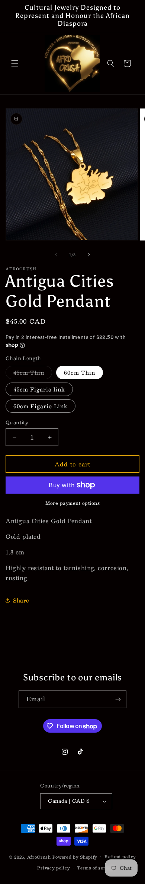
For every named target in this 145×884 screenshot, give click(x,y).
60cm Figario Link (40, 406)
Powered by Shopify (75, 856)
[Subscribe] (118, 699)
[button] (15, 63)
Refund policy (120, 856)
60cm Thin (79, 372)
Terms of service (96, 867)
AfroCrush (39, 856)
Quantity (17, 423)
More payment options (72, 503)
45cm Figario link (39, 389)
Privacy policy (53, 867)
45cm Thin (32, 373)
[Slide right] (89, 254)
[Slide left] (56, 254)
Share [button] (21, 600)
